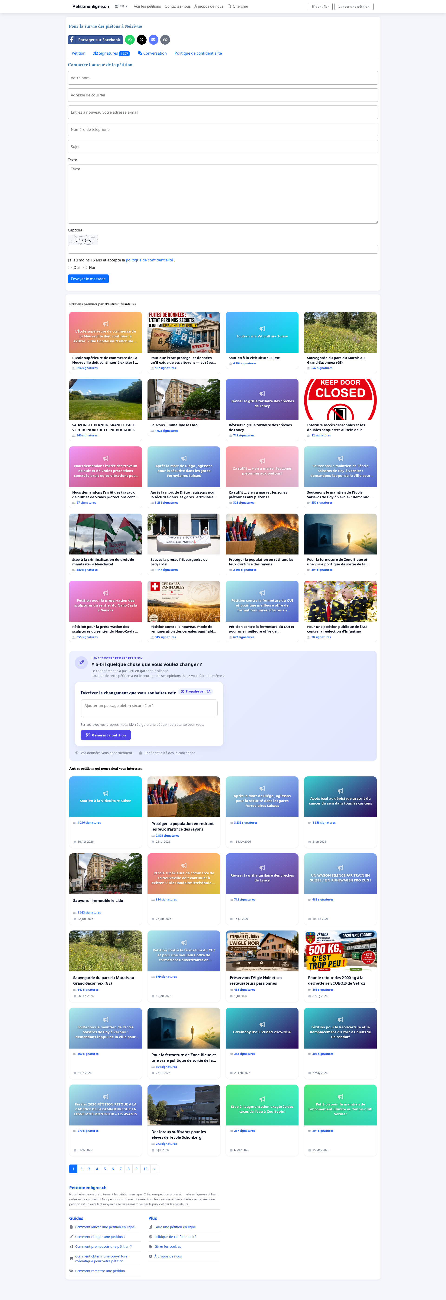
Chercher (240, 6)
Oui (76, 267)
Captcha (75, 230)
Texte (72, 159)
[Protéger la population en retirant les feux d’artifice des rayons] (262, 544)
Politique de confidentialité (198, 53)
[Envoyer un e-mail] (153, 40)
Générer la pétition (109, 735)
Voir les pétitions (147, 6)
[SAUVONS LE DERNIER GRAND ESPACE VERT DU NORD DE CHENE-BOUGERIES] (105, 410)
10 (145, 1168)
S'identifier (320, 6)
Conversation (154, 53)
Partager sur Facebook (99, 39)
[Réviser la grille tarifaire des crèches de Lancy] (262, 410)
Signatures (113, 53)
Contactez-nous (178, 6)
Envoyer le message (88, 278)
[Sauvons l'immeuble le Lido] (184, 407)
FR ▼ (124, 6)
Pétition (78, 53)
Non (92, 267)
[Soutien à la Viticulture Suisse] (262, 340)
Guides (76, 1218)
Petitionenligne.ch (90, 6)
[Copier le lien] (165, 40)
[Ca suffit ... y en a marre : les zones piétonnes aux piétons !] (262, 477)
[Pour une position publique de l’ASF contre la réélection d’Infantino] (340, 611)
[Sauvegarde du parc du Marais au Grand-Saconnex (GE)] (340, 342)
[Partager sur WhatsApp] (130, 40)
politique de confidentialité (150, 260)
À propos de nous (208, 6)
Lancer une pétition (354, 6)
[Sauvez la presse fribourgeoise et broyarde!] (184, 544)
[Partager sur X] (142, 40)
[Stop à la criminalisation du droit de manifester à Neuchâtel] (105, 544)
